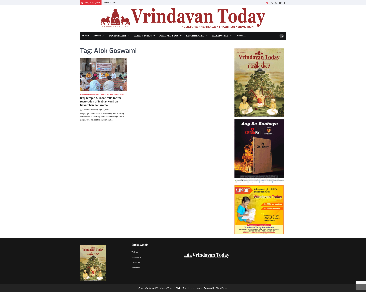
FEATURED (112, 94)
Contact (241, 35)
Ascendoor (196, 288)
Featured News (168, 35)
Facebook (136, 267)
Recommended (195, 35)
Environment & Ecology (93, 94)
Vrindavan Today (89, 109)
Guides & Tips (109, 2)
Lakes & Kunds (143, 35)
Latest (122, 94)
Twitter (135, 252)
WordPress (221, 288)
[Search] (282, 36)
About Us (99, 35)
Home (85, 35)
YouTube (136, 262)
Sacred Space (220, 35)
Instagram (136, 257)
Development (117, 35)
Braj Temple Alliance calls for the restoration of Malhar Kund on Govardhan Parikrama (101, 101)
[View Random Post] (266, 2)
